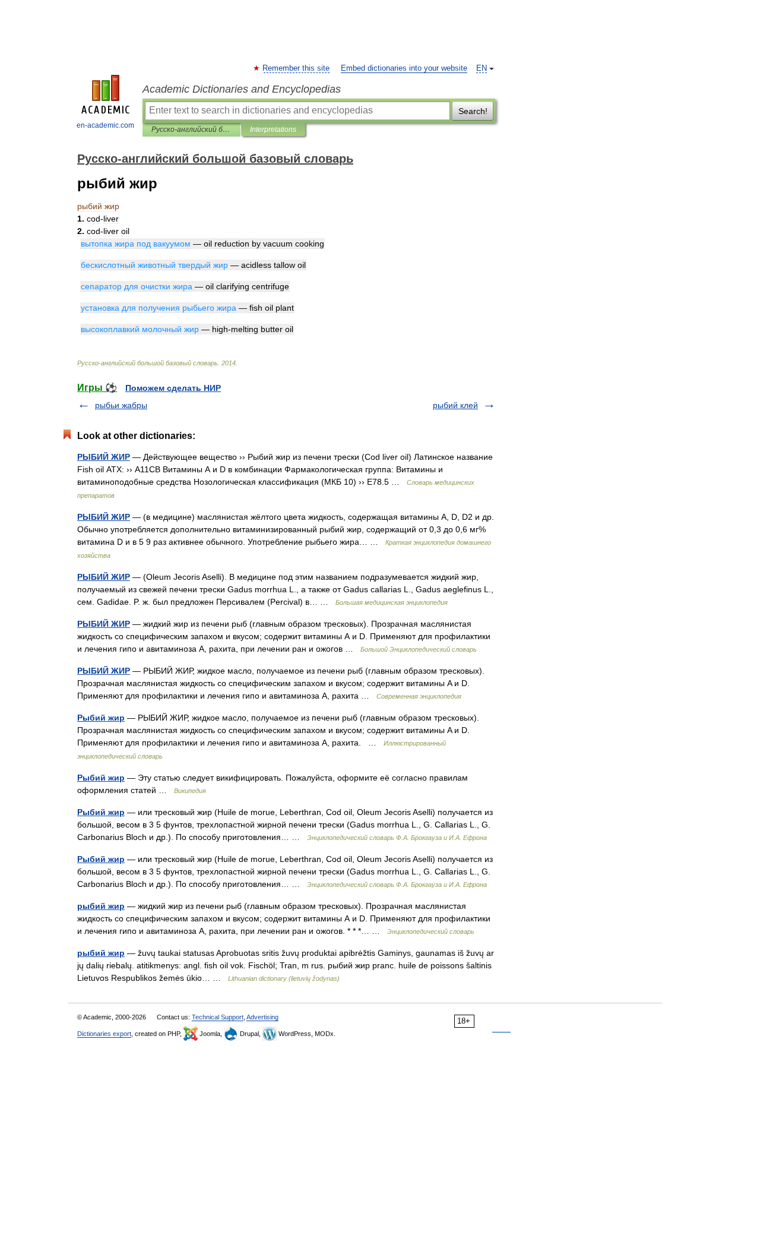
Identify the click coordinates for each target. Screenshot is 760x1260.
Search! (472, 111)
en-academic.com (105, 125)
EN (481, 68)
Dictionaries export (104, 1033)
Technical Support (217, 1017)
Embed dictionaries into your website (404, 68)
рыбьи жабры (121, 405)
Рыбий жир (101, 717)
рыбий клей (455, 405)
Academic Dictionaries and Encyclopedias (241, 89)
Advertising (262, 1017)
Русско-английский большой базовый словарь (191, 129)
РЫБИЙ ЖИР (103, 457)
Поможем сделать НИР (173, 388)
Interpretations (273, 129)
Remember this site (297, 68)
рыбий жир (101, 906)
